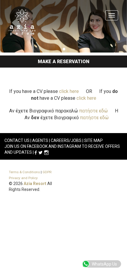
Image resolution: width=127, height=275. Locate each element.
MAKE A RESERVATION (63, 61)
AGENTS (40, 140)
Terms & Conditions (24, 172)
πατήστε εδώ (93, 111)
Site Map (93, 140)
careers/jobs (66, 140)
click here (69, 91)
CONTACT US (17, 140)
